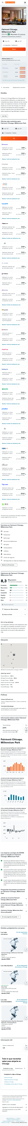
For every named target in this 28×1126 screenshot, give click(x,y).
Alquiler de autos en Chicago (11, 1079)
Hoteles (18, 1118)
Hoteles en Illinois (20, 1121)
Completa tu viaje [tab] (8, 1068)
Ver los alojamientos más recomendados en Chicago (21, 1001)
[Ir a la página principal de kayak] (10, 2)
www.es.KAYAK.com (10, 1118)
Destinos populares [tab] (20, 1068)
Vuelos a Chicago (8, 1077)
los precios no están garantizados (14, 1100)
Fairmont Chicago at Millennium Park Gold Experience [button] (12, 953)
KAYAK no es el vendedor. (9, 1104)
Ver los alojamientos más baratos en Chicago (21, 966)
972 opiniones (21, 34)
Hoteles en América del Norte (13, 1119)
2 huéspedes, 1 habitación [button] (10, 45)
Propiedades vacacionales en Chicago (13, 1084)
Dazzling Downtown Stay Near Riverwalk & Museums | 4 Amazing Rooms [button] (12, 1021)
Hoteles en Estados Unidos (8, 1121)
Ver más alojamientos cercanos (21, 932)
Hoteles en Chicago (9, 1082)
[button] (2, 2)
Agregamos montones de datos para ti (12, 1107)
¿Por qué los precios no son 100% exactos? (11, 1110)
